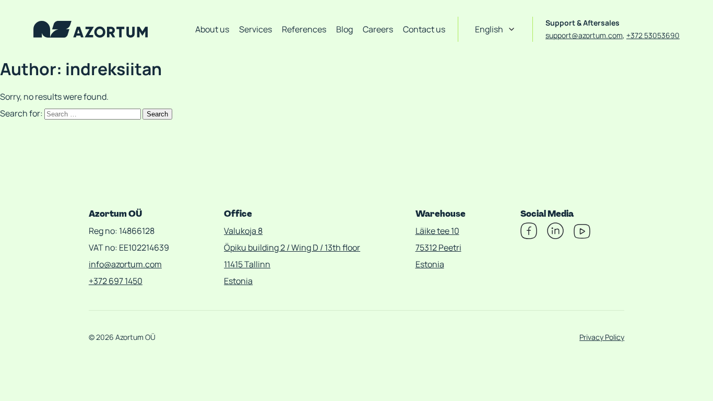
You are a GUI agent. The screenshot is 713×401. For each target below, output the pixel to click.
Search (157, 114)
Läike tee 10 (437, 231)
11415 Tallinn (247, 264)
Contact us (424, 29)
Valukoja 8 (243, 231)
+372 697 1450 (115, 281)
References (304, 29)
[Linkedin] (555, 236)
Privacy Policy (601, 337)
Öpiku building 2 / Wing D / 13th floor (292, 247)
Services (255, 29)
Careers (378, 29)
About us (212, 29)
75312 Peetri (438, 247)
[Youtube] (582, 236)
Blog (344, 29)
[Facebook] (528, 236)
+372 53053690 (653, 35)
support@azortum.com (584, 35)
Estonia (238, 281)
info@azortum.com (125, 264)
